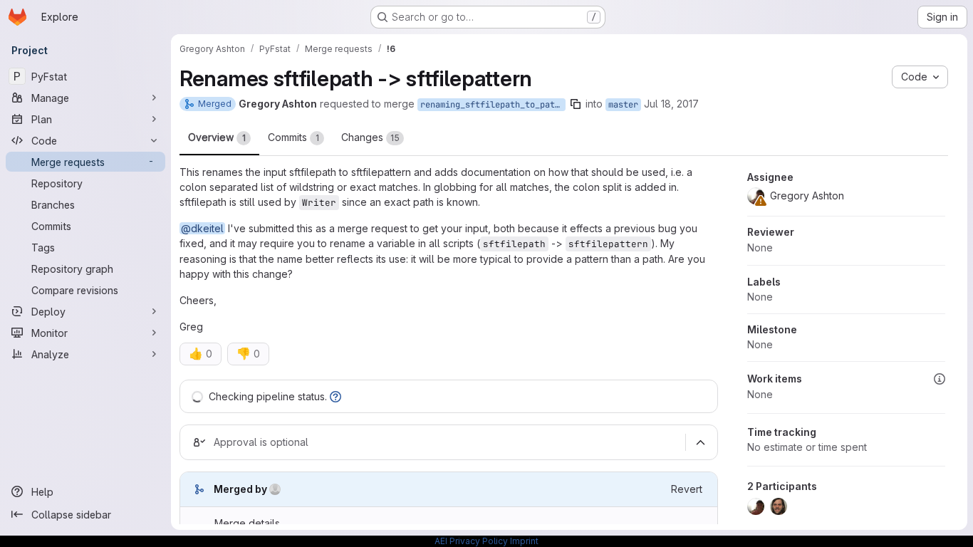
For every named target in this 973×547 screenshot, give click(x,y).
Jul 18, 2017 (671, 104)
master (623, 104)
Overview (217, 137)
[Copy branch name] (575, 104)
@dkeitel (202, 228)
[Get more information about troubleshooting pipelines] (335, 396)
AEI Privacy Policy (471, 541)
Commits (293, 137)
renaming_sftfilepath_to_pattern (493, 104)
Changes (370, 137)
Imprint (524, 541)
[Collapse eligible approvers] (700, 442)
